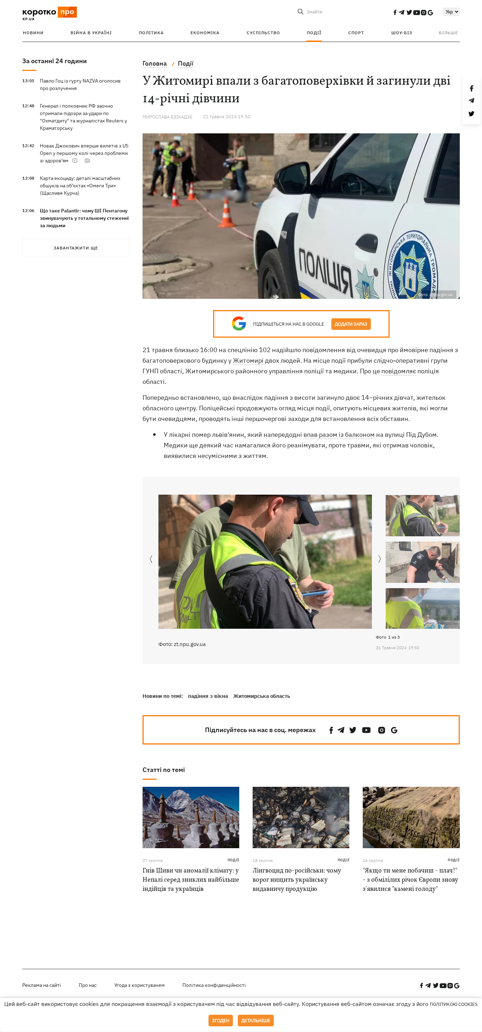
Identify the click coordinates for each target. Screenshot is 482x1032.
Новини (33, 32)
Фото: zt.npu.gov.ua (182, 644)
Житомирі (248, 360)
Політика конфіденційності (214, 985)
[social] (395, 12)
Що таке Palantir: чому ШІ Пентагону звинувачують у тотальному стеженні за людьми (84, 218)
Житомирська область (261, 696)
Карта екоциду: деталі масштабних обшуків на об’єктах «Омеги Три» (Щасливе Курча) (80, 185)
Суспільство (263, 32)
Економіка (205, 32)
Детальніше (255, 1021)
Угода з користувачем (139, 985)
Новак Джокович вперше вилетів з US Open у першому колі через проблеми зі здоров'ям (84, 153)
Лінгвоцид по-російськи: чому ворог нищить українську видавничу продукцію (297, 880)
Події (314, 32)
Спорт (356, 32)
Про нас (88, 985)
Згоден (220, 1021)
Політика (151, 32)
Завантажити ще (76, 248)
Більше (448, 32)
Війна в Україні (91, 32)
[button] (380, 559)
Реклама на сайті (41, 985)
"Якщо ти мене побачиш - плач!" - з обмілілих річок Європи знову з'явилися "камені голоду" (410, 880)
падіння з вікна (208, 696)
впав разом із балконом (339, 434)
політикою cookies (454, 1004)
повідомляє (398, 371)
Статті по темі (164, 770)
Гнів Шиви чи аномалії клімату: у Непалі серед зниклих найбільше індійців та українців (191, 880)
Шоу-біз (401, 32)
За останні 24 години (54, 61)
